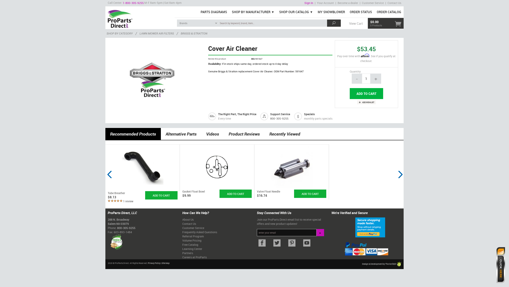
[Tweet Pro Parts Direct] (276, 243)
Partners (187, 253)
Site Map (166, 263)
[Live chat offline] (500, 265)
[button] (109, 182)
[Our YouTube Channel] (306, 243)
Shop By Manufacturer (251, 12)
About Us (188, 219)
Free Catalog (190, 245)
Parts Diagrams (214, 12)
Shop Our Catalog (294, 12)
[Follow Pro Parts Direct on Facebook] (261, 243)
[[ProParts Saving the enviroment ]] (116, 241)
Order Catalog (389, 12)
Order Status (361, 12)
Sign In (308, 3)
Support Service (280, 114)
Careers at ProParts (194, 257)
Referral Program (193, 236)
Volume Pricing (191, 240)
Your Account (325, 3)
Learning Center (192, 249)
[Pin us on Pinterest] (291, 243)
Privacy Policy (154, 263)
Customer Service (373, 3)
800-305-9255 (279, 118)
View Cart (356, 23)
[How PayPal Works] (370, 227)
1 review (128, 201)
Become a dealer (348, 3)
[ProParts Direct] (140, 17)
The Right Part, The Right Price (237, 114)
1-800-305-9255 (133, 3)
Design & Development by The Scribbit (379, 263)
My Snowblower (331, 12)
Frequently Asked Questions (199, 232)
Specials (309, 114)
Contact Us (394, 3)
